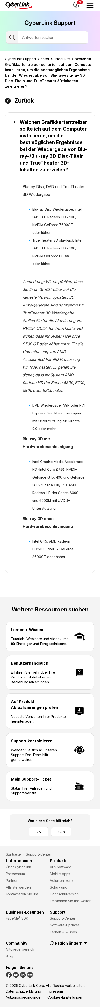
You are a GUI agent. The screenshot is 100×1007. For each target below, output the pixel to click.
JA (39, 832)
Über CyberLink (18, 867)
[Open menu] (90, 5)
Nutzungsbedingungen (24, 997)
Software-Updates (65, 925)
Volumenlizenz (61, 880)
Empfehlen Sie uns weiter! (70, 901)
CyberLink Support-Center (27, 59)
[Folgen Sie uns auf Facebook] (9, 974)
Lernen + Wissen (63, 932)
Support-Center (62, 918)
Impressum (54, 991)
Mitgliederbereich (20, 949)
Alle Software (60, 867)
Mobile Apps (60, 874)
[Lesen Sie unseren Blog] (30, 974)
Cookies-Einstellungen (65, 997)
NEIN (61, 832)
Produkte (62, 59)
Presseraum (15, 874)
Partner (11, 880)
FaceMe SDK (17, 918)
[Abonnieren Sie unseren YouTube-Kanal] (16, 974)
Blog (9, 956)
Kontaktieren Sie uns (22, 894)
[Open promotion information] (75, 5)
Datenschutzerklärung (23, 991)
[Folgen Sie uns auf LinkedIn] (23, 974)
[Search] (12, 37)
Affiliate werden (18, 887)
